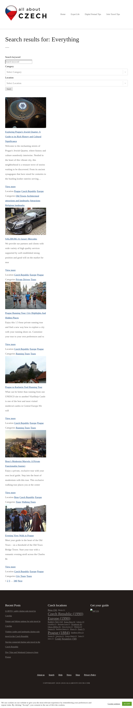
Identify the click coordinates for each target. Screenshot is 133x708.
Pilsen (73, 629)
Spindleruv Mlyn (77, 633)
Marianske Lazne (64, 624)
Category (9, 66)
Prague (17, 191)
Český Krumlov (66, 638)
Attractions (35, 200)
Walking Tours (29, 502)
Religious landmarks (15, 205)
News (69, 675)
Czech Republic (28, 191)
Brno (16, 497)
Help (60, 675)
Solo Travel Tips (113, 14)
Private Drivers (23, 279)
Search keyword (12, 57)
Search (9, 89)
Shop (78, 675)
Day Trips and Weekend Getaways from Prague (21, 654)
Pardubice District (62, 629)
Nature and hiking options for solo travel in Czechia (22, 623)
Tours (33, 279)
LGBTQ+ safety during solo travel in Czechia (20, 613)
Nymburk (76, 624)
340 (15, 581)
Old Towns (21, 196)
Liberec (80, 622)
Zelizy (51, 638)
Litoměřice (52, 624)
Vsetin (81, 636)
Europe (40, 191)
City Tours (21, 576)
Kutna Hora (69, 622)
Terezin (51, 636)
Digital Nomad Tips (93, 14)
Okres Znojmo (67, 627)
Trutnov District (71, 636)
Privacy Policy (90, 675)
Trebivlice (60, 636)
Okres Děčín (54, 627)
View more (10, 186)
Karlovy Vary (55, 622)
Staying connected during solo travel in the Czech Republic (22, 644)
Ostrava (51, 629)
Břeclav (61, 610)
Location (9, 77)
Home (62, 14)
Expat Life (75, 14)
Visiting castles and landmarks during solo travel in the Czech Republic (22, 634)
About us (41, 675)
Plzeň (81, 629)
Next (20, 581)
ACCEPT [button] (127, 704)
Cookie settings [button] (114, 704)
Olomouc (78, 627)
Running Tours (23, 353)
